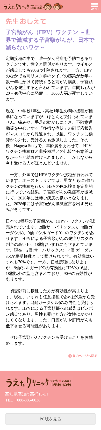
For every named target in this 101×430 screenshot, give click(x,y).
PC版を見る (50, 419)
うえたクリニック (32, 6)
